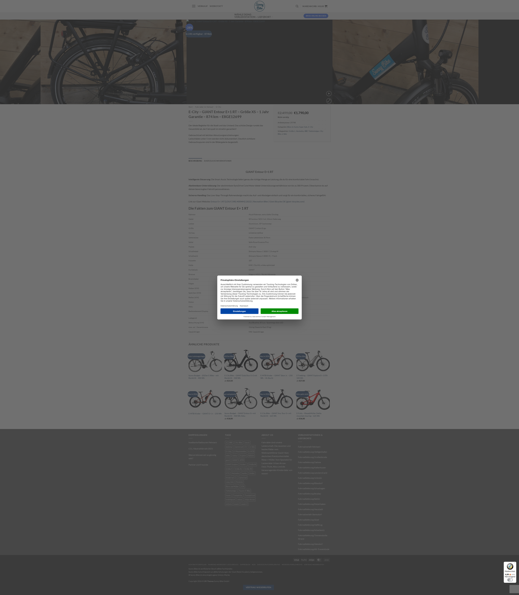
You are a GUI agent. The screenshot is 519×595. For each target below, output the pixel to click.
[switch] (510, 579)
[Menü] (514, 563)
